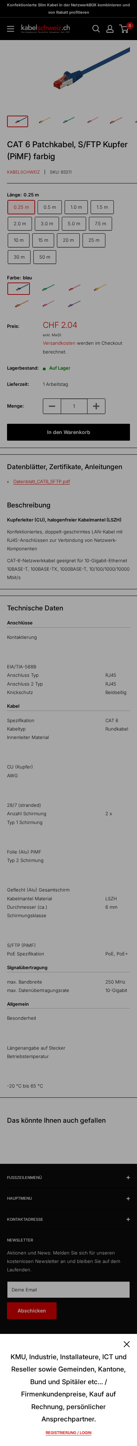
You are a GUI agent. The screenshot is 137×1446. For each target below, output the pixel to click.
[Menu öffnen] (10, 29)
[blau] (18, 289)
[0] (124, 29)
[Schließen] (127, 1344)
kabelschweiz (23, 172)
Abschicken (32, 1311)
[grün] (44, 289)
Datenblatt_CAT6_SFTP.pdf (41, 481)
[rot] (70, 289)
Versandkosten (59, 343)
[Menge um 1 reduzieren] (52, 406)
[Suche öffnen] (96, 29)
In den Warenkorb (68, 432)
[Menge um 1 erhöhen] (96, 406)
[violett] (70, 305)
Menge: (15, 406)
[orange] (18, 305)
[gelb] (96, 289)
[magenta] (44, 305)
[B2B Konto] (109, 29)
